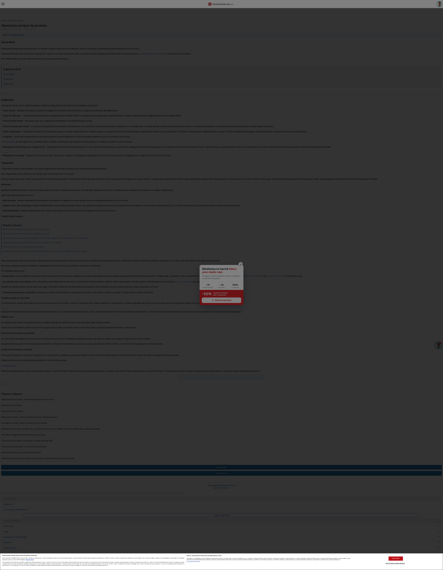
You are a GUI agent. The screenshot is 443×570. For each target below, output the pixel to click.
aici (101, 563)
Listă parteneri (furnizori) (193, 561)
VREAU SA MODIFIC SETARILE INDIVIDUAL (395, 563)
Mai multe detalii (30, 559)
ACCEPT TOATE (395, 558)
